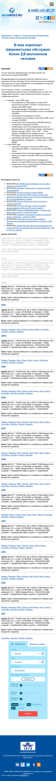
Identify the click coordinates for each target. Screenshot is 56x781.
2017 (3, 428)
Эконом (15, 704)
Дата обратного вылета (20, 675)
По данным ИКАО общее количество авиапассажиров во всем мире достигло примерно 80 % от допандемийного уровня (30, 197)
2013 (3, 552)
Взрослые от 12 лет (14, 685)
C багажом (20, 708)
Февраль (12, 329)
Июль (37, 329)
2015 (3, 490)
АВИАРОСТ (24, 775)
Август (36, 360)
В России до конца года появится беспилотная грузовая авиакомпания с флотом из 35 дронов (29, 221)
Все (28, 704)
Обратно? (28, 679)
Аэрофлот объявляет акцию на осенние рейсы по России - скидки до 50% (29, 215)
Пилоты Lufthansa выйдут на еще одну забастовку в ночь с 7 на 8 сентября (29, 211)
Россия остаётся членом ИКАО (30, 192)
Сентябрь (45, 329)
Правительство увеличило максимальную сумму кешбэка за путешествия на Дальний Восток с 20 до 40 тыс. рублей (30, 227)
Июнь (31, 329)
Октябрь (4, 331)
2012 (3, 582)
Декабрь (20, 331)
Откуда (13, 649)
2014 (3, 521)
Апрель (25, 329)
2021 (3, 305)
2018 (3, 397)
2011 (3, 613)
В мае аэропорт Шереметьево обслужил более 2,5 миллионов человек (25, 36)
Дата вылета (16, 666)
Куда (13, 658)
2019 (3, 366)
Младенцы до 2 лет (15, 699)
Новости (17, 35)
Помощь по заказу (37, 644)
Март (19, 329)
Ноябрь (12, 331)
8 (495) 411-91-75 (41, 10)
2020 (3, 335)
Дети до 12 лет (14, 693)
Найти (28, 714)
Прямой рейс (37, 704)
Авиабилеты (6, 35)
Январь (4, 329)
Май (31, 391)
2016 (3, 459)
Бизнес (21, 704)
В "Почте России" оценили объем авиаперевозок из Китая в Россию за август (26, 207)
